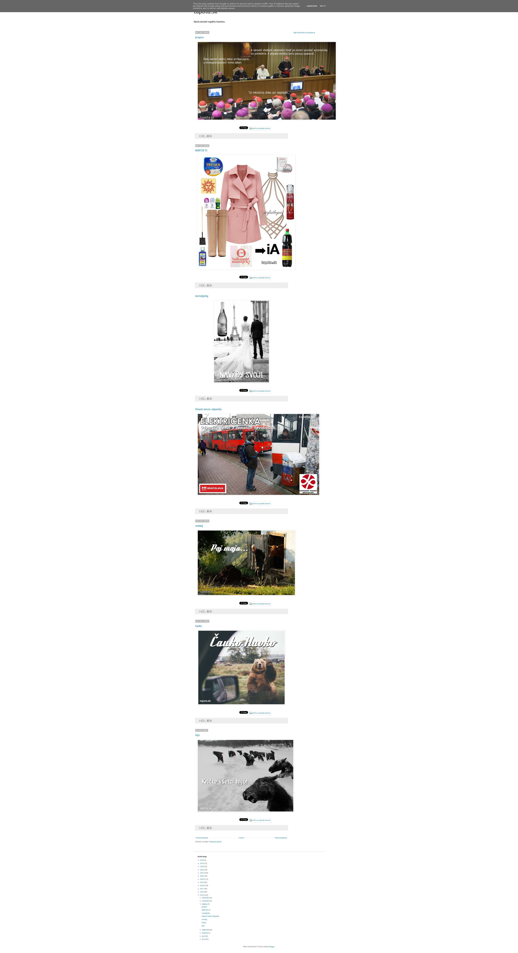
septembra (206, 930)
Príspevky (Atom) (215, 842)
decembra (206, 898)
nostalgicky (201, 296)
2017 (202, 889)
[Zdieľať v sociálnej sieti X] (205, 136)
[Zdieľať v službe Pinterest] (210, 136)
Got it (323, 6)
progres (199, 37)
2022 (202, 873)
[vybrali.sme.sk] (260, 128)
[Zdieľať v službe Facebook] (208, 136)
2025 (202, 863)
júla (203, 936)
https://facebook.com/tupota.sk (304, 33)
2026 (202, 860)
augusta (205, 933)
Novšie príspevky (202, 838)
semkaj (199, 526)
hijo (197, 735)
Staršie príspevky (281, 838)
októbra (205, 904)
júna (204, 939)
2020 (202, 879)
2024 (202, 867)
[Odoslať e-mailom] (200, 136)
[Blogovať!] (203, 136)
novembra (206, 901)
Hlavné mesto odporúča (208, 409)
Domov (241, 838)
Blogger (272, 947)
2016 (202, 892)
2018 (202, 885)
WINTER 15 (201, 150)
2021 (202, 876)
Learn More (312, 6)
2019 (202, 882)
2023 (202, 870)
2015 (202, 895)
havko (198, 626)
